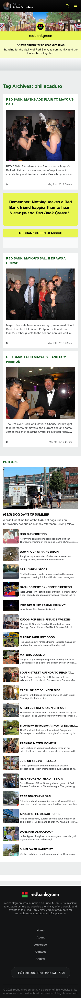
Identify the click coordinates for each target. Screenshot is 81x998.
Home (40, 930)
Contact (40, 951)
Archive (40, 958)
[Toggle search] (67, 6)
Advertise (40, 944)
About (41, 937)
